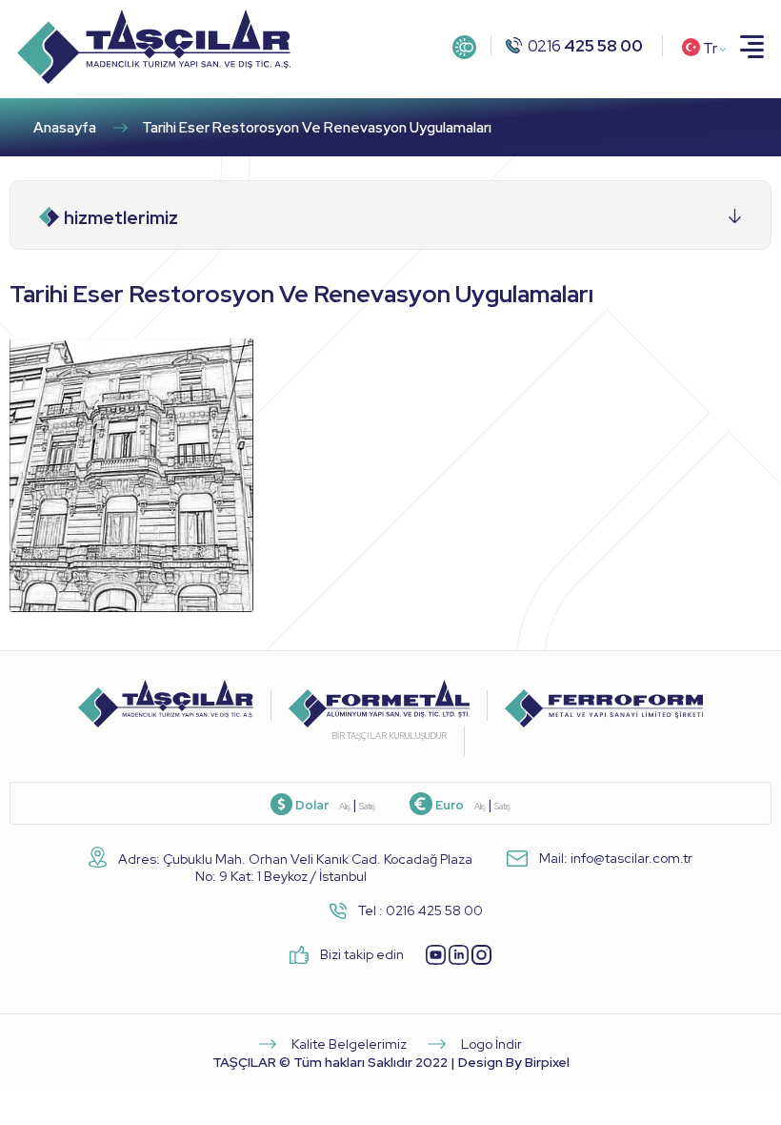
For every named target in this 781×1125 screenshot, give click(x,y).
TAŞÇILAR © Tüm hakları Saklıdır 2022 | (391, 1062)
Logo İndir (490, 1044)
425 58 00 (585, 45)
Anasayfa (64, 127)
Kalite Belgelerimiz (348, 1044)
